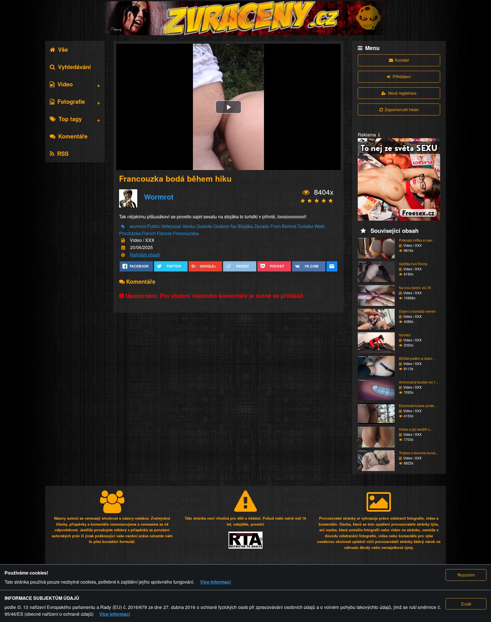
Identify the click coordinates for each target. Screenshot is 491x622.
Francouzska (186, 233)
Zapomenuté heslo (402, 109)
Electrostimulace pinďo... (418, 405)
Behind (289, 226)
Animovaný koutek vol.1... (418, 382)
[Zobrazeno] (306, 192)
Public (153, 226)
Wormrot (158, 197)
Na (233, 226)
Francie (164, 233)
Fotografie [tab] (71, 101)
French (149, 233)
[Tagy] (123, 226)
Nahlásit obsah (145, 254)
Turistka (305, 226)
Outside (204, 226)
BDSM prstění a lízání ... (417, 358)
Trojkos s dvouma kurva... (418, 452)
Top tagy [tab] (70, 119)
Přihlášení (402, 76)
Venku (188, 226)
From (276, 226)
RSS (62, 153)
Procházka (130, 233)
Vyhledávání (74, 67)
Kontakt (402, 60)
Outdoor (221, 226)
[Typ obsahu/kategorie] (123, 240)
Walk (319, 226)
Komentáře (73, 136)
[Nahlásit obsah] (123, 254)
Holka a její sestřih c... (415, 429)
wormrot (138, 226)
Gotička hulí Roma (413, 263)
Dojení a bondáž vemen (417, 311)
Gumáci (405, 334)
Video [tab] (65, 84)
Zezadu (261, 226)
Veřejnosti (171, 226)
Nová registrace (402, 93)
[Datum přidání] (123, 247)
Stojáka (245, 226)
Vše (63, 49)
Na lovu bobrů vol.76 (415, 287)
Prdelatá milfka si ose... (416, 240)
